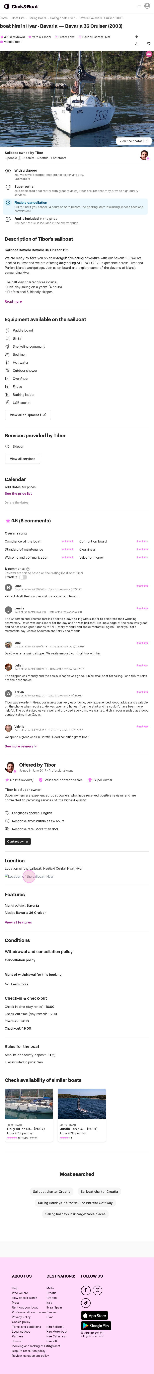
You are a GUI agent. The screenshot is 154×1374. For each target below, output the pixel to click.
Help (15, 1288)
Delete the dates (16, 502)
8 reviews (17, 37)
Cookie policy (21, 1322)
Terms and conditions (26, 1326)
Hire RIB (52, 1341)
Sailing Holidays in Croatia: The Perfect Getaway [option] (75, 1203)
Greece (52, 1297)
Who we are (20, 1293)
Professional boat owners (29, 1312)
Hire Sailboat (55, 1326)
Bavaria (33, 905)
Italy (49, 1302)
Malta (50, 1288)
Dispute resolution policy (29, 1350)
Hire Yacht (53, 1346)
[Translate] (23, 577)
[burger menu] (140, 6)
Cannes (52, 1312)
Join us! (17, 1341)
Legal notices (21, 1331)
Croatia (51, 1293)
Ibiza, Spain (54, 1307)
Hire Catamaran (57, 1336)
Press (15, 1302)
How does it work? (24, 1297)
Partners (17, 1336)
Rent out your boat (25, 1307)
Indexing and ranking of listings (33, 1346)
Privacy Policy (21, 1317)
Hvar (50, 1317)
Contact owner (17, 841)
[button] (137, 43)
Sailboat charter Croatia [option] (51, 1192)
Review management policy (30, 1355)
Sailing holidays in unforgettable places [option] (75, 1214)
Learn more (19, 984)
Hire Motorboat (57, 1331)
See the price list (18, 493)
